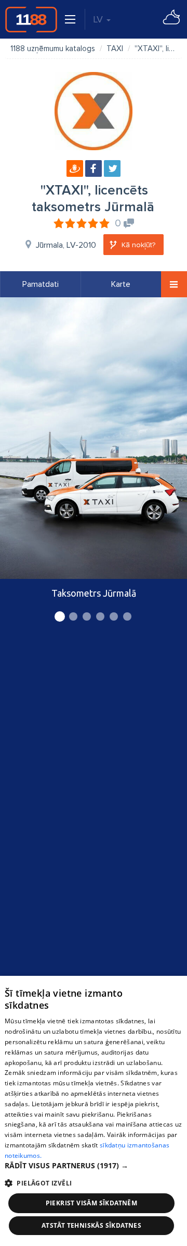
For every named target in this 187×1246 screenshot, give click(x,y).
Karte (120, 284)
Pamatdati (40, 284)
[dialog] (93, 1111)
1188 (31, 19)
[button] (93, 1165)
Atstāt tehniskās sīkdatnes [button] (91, 1225)
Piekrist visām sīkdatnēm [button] (92, 1203)
